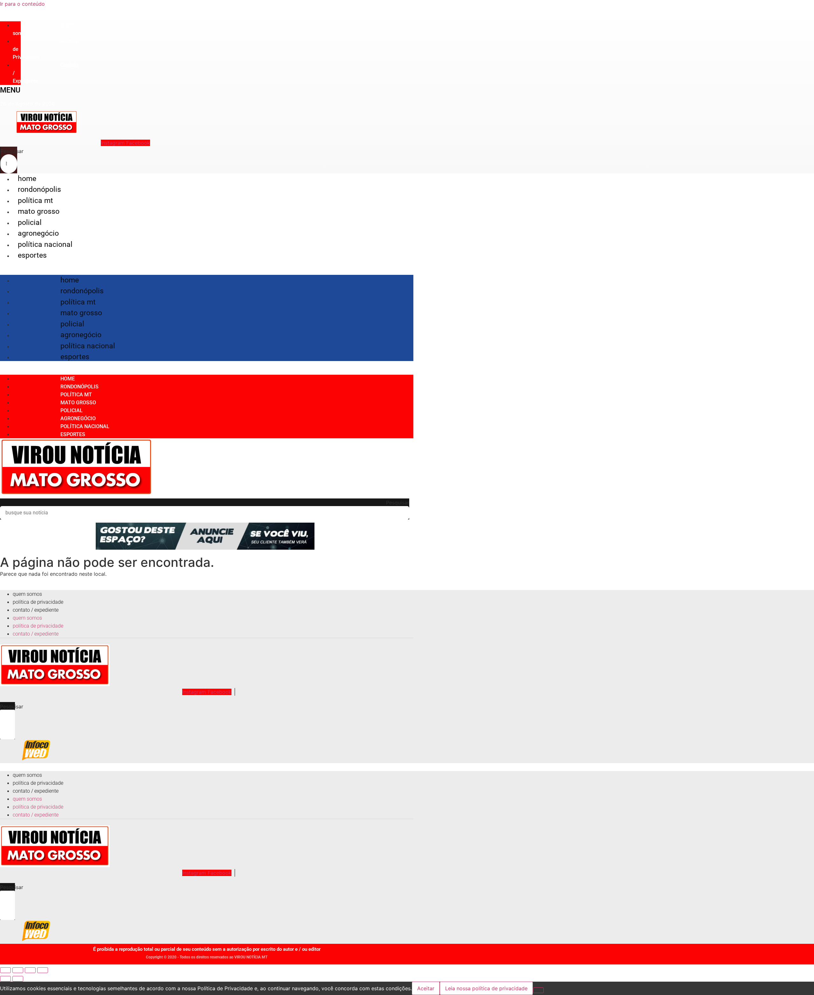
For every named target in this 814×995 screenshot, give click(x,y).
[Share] (17, 970)
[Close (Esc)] (5, 970)
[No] (538, 990)
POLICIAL (30, 222)
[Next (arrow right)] (17, 979)
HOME (27, 178)
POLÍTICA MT (35, 200)
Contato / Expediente (36, 610)
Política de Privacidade (38, 602)
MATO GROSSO (38, 211)
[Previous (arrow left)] (5, 979)
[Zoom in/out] (42, 970)
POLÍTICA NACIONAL (45, 244)
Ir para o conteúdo (22, 4)
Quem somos (43, 29)
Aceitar (425, 988)
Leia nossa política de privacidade (486, 988)
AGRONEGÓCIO (38, 233)
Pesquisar (12, 151)
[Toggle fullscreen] (30, 970)
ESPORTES (32, 255)
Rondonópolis (39, 189)
